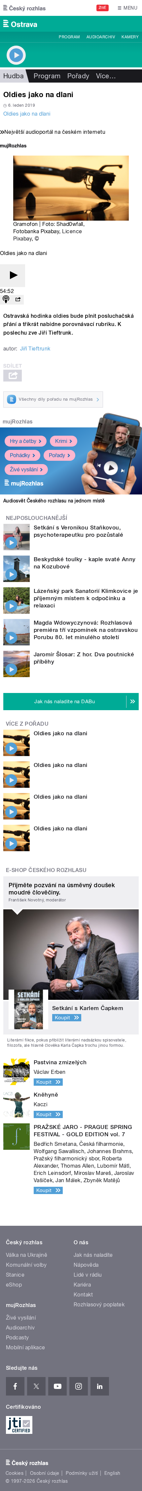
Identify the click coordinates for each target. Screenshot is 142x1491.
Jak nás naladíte (93, 1255)
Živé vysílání (24, 469)
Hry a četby (23, 441)
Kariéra (82, 1285)
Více (106, 76)
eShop (14, 1285)
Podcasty (17, 1337)
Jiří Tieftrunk (35, 348)
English (112, 1473)
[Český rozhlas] (24, 8)
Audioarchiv (101, 37)
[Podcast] (6, 300)
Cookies (14, 1473)
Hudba (13, 76)
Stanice (15, 1275)
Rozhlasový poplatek (99, 1304)
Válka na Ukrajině (26, 1255)
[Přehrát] (12, 275)
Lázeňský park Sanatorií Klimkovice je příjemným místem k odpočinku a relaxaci (86, 598)
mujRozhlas (18, 421)
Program (69, 37)
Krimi (61, 441)
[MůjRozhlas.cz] (13, 146)
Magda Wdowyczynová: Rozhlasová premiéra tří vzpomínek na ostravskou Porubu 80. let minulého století (86, 629)
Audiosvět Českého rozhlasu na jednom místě (54, 500)
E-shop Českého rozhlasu (46, 870)
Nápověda (86, 1265)
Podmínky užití (82, 1473)
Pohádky (20, 455)
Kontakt (83, 1294)
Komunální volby (26, 1265)
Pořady (78, 76)
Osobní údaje (44, 1473)
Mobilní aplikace (25, 1347)
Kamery (130, 37)
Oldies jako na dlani (27, 114)
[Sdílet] (18, 300)
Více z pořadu (27, 724)
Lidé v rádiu (88, 1275)
